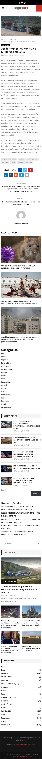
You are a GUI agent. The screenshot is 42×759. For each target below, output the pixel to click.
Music (3, 392)
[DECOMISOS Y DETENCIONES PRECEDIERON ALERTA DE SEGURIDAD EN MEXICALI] (6, 454)
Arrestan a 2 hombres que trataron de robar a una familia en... (31, 648)
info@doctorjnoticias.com (25, 744)
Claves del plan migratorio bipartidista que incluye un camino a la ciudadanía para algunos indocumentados (21, 188)
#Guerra (5, 162)
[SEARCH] (38, 543)
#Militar (20, 162)
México (3, 388)
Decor (3, 357)
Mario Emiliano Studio (25, 756)
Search (3, 490)
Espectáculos (6, 366)
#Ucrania (29, 162)
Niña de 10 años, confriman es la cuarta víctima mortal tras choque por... (10, 624)
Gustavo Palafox (8, 55)
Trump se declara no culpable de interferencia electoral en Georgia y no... (10, 649)
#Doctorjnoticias (32, 159)
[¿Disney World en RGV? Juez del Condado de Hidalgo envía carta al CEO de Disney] (31, 612)
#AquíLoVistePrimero (9, 159)
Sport (3, 398)
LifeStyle (4, 385)
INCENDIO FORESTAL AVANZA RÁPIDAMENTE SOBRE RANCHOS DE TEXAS (27, 440)
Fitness (3, 376)
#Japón (13, 162)
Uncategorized (6, 407)
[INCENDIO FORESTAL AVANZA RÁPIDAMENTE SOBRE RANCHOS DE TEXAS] (6, 440)
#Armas (21, 159)
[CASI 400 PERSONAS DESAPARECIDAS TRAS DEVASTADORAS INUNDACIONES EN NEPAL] (6, 424)
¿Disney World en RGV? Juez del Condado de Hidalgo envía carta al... (31, 623)
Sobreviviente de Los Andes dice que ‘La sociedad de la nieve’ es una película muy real (20, 302)
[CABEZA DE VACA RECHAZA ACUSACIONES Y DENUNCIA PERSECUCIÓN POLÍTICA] (6, 481)
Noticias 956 (5, 395)
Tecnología (5, 401)
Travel (3, 404)
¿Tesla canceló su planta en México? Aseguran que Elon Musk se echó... (20, 589)
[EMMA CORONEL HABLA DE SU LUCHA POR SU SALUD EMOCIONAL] (6, 468)
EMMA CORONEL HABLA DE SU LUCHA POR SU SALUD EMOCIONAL (26, 467)
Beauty (3, 354)
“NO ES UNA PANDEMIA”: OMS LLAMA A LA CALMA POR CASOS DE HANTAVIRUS (18, 267)
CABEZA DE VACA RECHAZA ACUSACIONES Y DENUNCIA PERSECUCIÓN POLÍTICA (24, 480)
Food (3, 379)
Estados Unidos (6, 369)
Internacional (5, 45)
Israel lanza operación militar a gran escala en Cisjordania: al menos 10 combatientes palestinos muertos (20, 339)
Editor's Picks (6, 363)
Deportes (4, 360)
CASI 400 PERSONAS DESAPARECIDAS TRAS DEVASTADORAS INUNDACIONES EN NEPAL (26, 425)
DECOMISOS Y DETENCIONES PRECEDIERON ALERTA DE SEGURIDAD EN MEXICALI (24, 454)
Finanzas (4, 373)
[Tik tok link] (24, 3)
